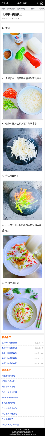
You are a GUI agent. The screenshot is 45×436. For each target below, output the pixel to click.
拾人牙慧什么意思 (9, 392)
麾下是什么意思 (8, 386)
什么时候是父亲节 (9, 408)
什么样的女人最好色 (10, 424)
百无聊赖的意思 (8, 403)
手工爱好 (31, 9)
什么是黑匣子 (7, 419)
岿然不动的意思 (8, 376)
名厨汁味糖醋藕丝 (9, 343)
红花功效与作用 (8, 381)
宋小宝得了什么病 (9, 414)
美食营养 (11, 9)
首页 (3, 9)
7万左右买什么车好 (10, 397)
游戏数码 (21, 9)
